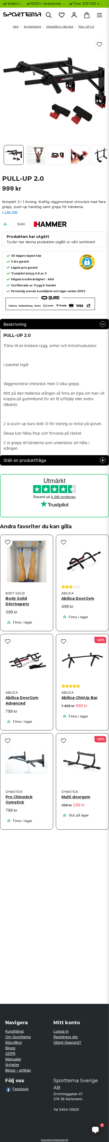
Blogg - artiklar (18, 1070)
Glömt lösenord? (67, 1042)
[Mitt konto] (74, 15)
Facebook (20, 1089)
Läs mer (11, 212)
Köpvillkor (13, 1042)
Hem (16, 26)
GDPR (10, 1053)
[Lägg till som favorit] (61, 15)
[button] (99, 44)
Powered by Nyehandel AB (54, 1140)
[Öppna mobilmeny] (99, 15)
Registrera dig (65, 1037)
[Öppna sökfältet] (48, 15)
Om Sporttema (18, 1037)
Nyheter (12, 1064)
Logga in (61, 1031)
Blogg (10, 1048)
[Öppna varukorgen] (86, 15)
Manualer (13, 1059)
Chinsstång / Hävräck (59, 26)
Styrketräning (32, 26)
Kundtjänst (14, 1031)
